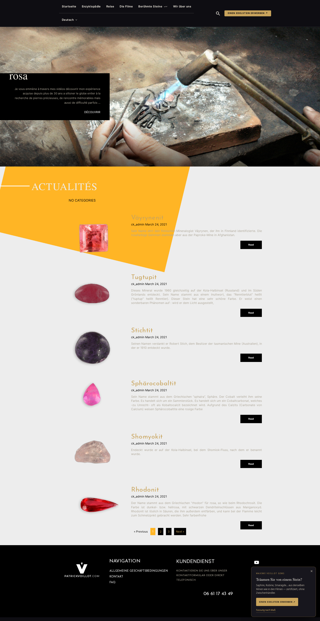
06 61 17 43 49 (218, 593)
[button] (164, 6)
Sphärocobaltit (153, 383)
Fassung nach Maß (266, 610)
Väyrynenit (147, 218)
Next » (180, 531)
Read (251, 244)
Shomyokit (147, 437)
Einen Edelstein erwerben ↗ (248, 13)
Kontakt (116, 576)
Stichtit (142, 330)
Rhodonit (145, 490)
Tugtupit (144, 277)
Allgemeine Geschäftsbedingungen (138, 571)
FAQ (112, 582)
